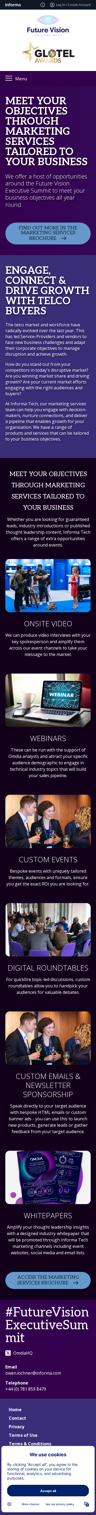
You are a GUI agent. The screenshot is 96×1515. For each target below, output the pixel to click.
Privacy (16, 1427)
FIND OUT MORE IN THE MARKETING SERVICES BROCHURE (48, 233)
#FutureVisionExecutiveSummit (47, 1325)
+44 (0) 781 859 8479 (25, 1389)
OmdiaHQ (23, 1353)
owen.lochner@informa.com (33, 1373)
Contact (17, 1418)
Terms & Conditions (30, 1444)
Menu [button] (21, 79)
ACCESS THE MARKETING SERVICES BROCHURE (48, 1280)
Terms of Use (23, 1435)
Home (15, 1410)
